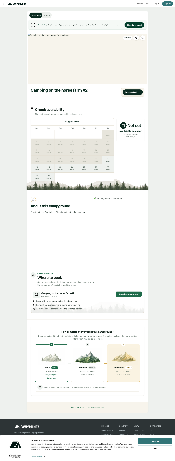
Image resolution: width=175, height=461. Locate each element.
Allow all (155, 441)
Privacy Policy (139, 434)
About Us (122, 430)
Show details (36, 456)
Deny (155, 448)
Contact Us (123, 434)
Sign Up (168, 4)
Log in (156, 4)
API (151, 430)
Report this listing (77, 407)
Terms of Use (139, 430)
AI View (47, 15)
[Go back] (4, 4)
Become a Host (142, 4)
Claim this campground (95, 407)
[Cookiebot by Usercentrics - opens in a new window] (15, 456)
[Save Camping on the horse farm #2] (142, 37)
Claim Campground (134, 25)
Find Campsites (107, 430)
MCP (152, 434)
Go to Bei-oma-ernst (128, 294)
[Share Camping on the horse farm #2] (136, 37)
